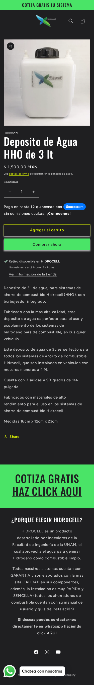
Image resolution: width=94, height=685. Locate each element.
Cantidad (11, 182)
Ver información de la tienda (33, 274)
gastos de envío (19, 173)
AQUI (52, 633)
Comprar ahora (47, 244)
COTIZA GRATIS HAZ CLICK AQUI (47, 484)
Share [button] (15, 437)
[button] (10, 20)
